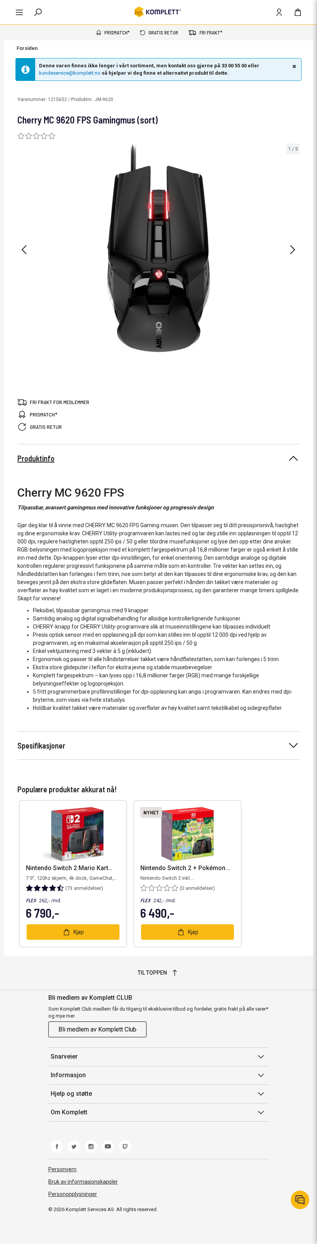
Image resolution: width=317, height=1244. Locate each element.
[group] (158, 248)
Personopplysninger (72, 1194)
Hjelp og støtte (71, 1093)
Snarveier (64, 1056)
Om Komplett (69, 1112)
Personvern (62, 1169)
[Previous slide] (24, 250)
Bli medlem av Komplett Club (97, 1029)
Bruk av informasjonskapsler (83, 1182)
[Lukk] (293, 66)
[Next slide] (293, 250)
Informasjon (68, 1075)
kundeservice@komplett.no (70, 73)
